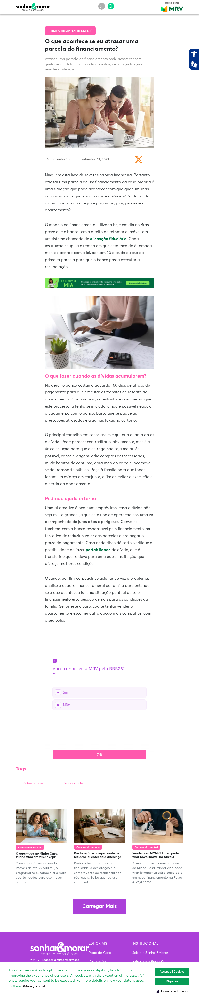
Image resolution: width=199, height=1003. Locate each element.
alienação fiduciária (108, 239)
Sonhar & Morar (33, 6)
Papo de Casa (100, 952)
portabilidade (98, 550)
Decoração (97, 961)
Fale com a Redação (148, 961)
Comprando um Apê (76, 31)
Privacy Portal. (34, 986)
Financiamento (73, 783)
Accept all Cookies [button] (172, 971)
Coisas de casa (33, 783)
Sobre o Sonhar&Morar (150, 952)
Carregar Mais (99, 906)
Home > (55, 31)
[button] (172, 991)
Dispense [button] (172, 981)
